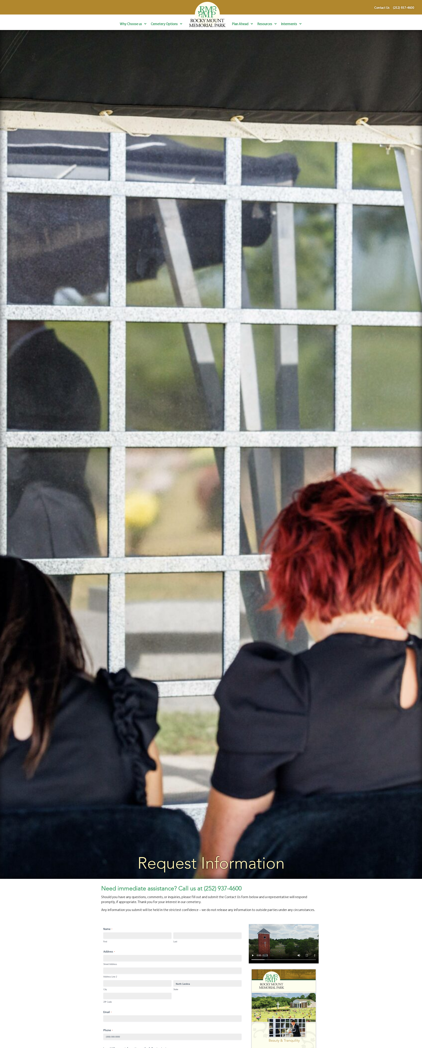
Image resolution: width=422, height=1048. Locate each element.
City (105, 989)
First (105, 941)
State (175, 989)
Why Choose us (131, 24)
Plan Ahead (240, 24)
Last (175, 941)
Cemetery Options (164, 24)
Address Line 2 (110, 976)
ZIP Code (107, 1002)
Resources (264, 24)
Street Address (110, 964)
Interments (289, 24)
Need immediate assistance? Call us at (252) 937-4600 (171, 888)
